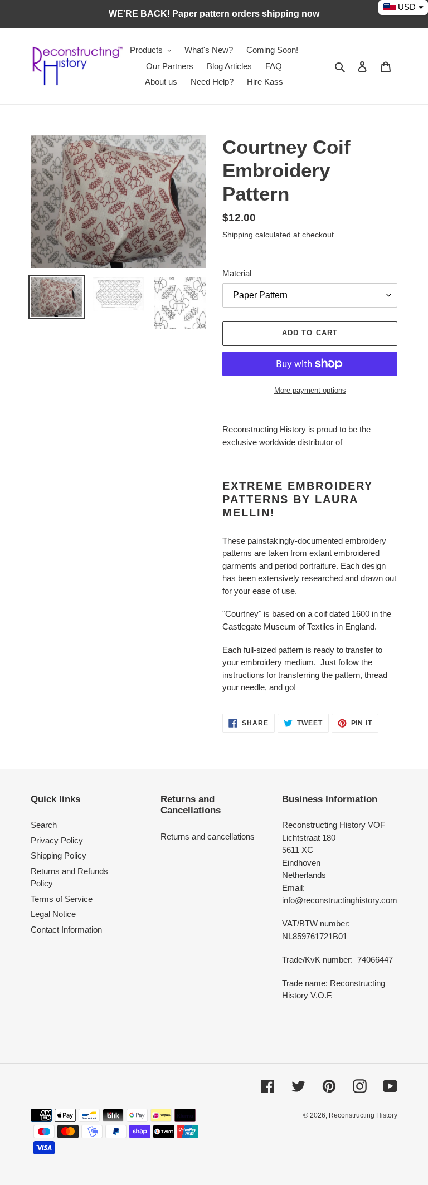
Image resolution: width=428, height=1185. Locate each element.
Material (236, 273)
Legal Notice (53, 914)
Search (44, 825)
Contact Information (66, 929)
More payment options (310, 390)
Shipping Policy (58, 855)
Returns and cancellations (207, 836)
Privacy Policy (57, 840)
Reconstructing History (363, 1115)
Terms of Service (62, 899)
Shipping (237, 234)
